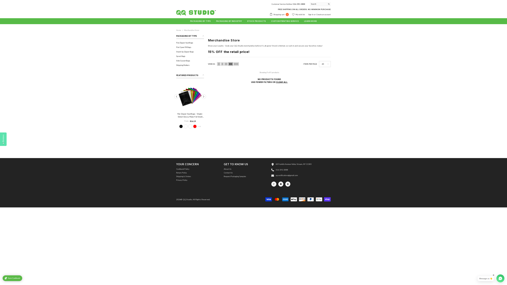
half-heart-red (195, 126)
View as (211, 64)
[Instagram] (280, 184)
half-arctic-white (186, 126)
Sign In (311, 14)
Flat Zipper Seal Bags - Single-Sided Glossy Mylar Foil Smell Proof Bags (190, 115)
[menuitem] (190, 43)
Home (178, 30)
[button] (176, 96)
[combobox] (318, 4)
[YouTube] (287, 184)
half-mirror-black (181, 126)
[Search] (320, 4)
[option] (190, 106)
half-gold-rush (190, 126)
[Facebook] (273, 184)
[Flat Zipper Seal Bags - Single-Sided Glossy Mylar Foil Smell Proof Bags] (190, 96)
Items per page (310, 64)
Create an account (323, 14)
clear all (282, 82)
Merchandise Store (191, 30)
